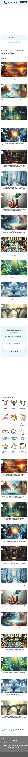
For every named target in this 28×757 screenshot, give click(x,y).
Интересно (10, 753)
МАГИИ (22, 753)
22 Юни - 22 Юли (5, 424)
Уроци (17, 754)
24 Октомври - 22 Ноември (14, 438)
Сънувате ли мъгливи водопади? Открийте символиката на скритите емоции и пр (14, 122)
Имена (19, 753)
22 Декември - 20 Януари (5, 452)
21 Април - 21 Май (14, 410)
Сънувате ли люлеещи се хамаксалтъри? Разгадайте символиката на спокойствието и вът (14, 100)
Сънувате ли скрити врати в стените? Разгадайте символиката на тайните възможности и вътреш (14, 166)
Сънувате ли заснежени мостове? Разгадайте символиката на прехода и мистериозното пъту (14, 188)
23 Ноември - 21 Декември (22, 438)
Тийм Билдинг (4, 729)
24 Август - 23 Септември (23, 424)
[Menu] (2, 2)
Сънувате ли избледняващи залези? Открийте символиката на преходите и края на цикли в (14, 78)
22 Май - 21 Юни (22, 409)
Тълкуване (14, 351)
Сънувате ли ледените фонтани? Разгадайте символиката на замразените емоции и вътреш (14, 298)
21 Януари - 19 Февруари (14, 452)
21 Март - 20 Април (5, 410)
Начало (5, 753)
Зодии (15, 753)
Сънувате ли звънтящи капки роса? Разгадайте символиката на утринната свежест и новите (14, 277)
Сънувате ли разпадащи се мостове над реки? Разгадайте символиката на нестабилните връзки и (14, 320)
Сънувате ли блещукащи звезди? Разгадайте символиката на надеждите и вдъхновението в (14, 232)
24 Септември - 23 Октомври (5, 438)
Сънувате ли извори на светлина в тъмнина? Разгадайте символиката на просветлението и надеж (14, 144)
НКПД (2, 730)
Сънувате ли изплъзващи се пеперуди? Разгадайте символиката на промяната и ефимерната (14, 210)
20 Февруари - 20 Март (22, 452)
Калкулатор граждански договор (16, 729)
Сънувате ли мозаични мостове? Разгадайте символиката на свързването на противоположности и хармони (14, 254)
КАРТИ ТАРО (12, 754)
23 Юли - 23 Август (14, 424)
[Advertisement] (14, 20)
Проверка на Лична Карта (11, 730)
